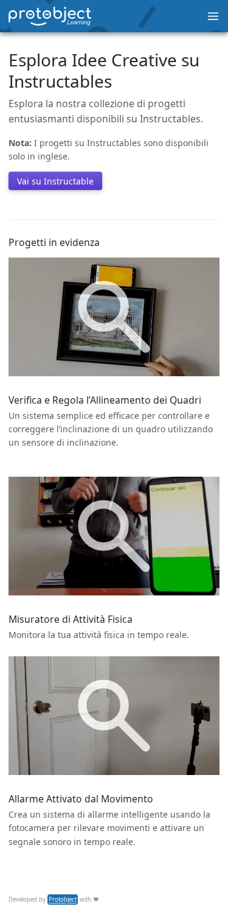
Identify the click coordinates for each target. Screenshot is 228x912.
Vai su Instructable (55, 181)
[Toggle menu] (213, 16)
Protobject (63, 899)
